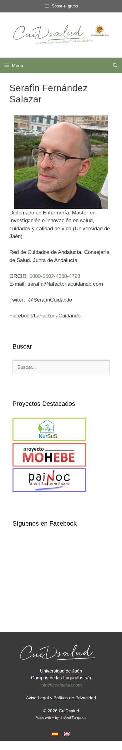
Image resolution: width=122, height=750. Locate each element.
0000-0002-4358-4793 (54, 276)
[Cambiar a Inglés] (67, 733)
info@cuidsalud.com (61, 684)
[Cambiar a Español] (55, 733)
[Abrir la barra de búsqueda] (115, 65)
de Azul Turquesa (73, 718)
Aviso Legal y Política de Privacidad (61, 697)
